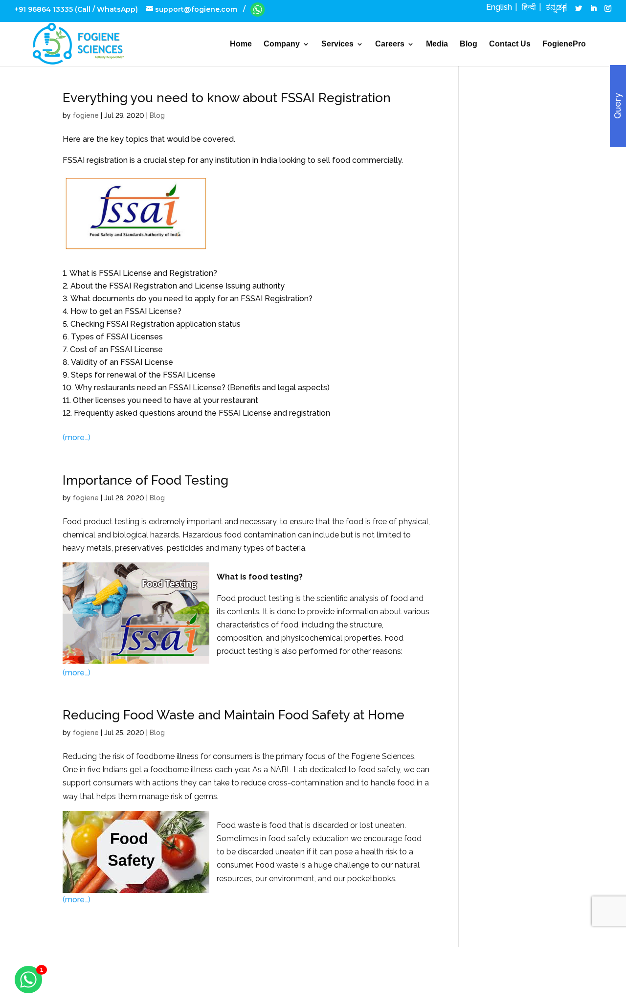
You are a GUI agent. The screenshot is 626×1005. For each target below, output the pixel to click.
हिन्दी (529, 7)
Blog (468, 44)
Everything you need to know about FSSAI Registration (227, 97)
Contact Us (510, 44)
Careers (389, 44)
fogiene (86, 115)
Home (241, 44)
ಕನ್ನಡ (554, 7)
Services (337, 44)
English (499, 7)
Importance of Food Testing (145, 480)
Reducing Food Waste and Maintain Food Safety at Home (233, 715)
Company (282, 44)
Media (437, 44)
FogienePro (564, 44)
